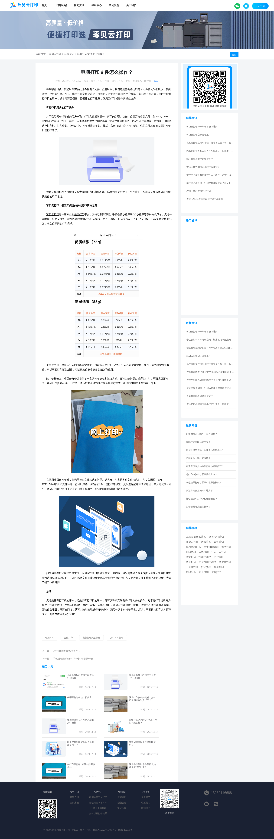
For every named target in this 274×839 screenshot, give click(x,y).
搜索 (234, 54)
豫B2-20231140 (125, 830)
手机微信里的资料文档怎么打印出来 (80, 676)
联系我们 (145, 803)
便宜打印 (191, 557)
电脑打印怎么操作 (91, 638)
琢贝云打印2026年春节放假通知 (202, 126)
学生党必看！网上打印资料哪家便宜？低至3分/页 (210, 183)
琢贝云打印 (55, 54)
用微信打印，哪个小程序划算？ (201, 434)
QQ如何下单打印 (98, 808)
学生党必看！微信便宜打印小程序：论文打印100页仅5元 (210, 175)
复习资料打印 (193, 547)
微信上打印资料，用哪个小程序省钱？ (205, 450)
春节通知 (219, 542)
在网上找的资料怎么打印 (198, 191)
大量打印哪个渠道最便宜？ (199, 396)
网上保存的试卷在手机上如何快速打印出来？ (142, 765)
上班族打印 (192, 567)
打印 (213, 552)
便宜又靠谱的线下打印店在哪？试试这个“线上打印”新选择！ (210, 388)
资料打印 (216, 572)
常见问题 (114, 5)
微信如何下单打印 (98, 803)
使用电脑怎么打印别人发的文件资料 (80, 721)
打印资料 (191, 552)
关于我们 (131, 5)
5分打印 (218, 557)
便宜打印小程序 (207, 562)
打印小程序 (205, 557)
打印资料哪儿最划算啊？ (198, 507)
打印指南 (206, 567)
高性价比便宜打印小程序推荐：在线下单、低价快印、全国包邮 (210, 143)
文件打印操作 (117, 638)
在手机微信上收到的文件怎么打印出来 (142, 676)
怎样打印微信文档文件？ (67, 650)
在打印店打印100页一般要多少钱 (81, 765)
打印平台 (191, 572)
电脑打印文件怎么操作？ (91, 54)
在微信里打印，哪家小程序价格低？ (204, 482)
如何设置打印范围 (98, 813)
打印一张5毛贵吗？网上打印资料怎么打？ (143, 721)
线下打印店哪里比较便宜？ (199, 159)
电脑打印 (49, 638)
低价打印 (191, 562)
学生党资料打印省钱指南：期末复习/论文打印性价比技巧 (210, 340)
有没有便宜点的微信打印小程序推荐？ (205, 466)
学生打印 (219, 567)
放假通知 (206, 542)
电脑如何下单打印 (98, 797)
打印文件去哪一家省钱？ (198, 458)
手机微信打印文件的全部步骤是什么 (73, 658)
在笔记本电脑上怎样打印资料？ (142, 743)
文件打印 (68, 638)
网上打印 (204, 572)
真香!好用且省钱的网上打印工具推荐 (204, 199)
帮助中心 (96, 5)
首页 (44, 5)
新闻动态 (137, 81)
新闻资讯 (79, 5)
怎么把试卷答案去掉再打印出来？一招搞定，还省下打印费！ (210, 151)
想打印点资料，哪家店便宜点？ (201, 474)
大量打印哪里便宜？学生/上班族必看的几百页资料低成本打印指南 (210, 372)
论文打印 (226, 547)
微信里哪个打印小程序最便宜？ (201, 498)
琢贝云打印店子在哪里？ (198, 135)
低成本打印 (225, 562)
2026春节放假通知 (196, 536)
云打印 (222, 552)
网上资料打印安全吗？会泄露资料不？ (80, 743)
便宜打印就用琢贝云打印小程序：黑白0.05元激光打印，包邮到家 (210, 348)
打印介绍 (62, 5)
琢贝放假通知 (216, 536)
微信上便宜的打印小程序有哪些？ (203, 167)
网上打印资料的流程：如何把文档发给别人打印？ (142, 699)
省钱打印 (204, 552)
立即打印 (260, 6)
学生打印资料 (211, 547)
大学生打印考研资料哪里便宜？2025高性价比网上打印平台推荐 (210, 380)
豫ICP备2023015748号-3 (104, 830)
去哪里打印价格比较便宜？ (80, 697)
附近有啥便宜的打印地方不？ (200, 490)
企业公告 (121, 803)
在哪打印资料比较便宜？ (198, 442)
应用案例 (74, 803)
